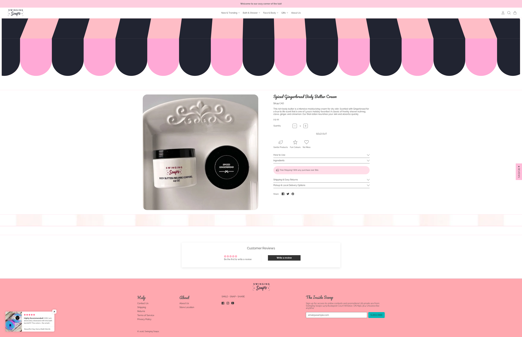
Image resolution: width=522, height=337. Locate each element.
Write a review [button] (284, 258)
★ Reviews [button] (519, 172)
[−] (295, 126)
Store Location (186, 307)
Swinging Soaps (152, 331)
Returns (141, 311)
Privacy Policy (144, 319)
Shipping (141, 307)
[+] (305, 126)
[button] (509, 13)
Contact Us (142, 303)
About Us (296, 13)
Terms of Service (145, 315)
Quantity (277, 126)
